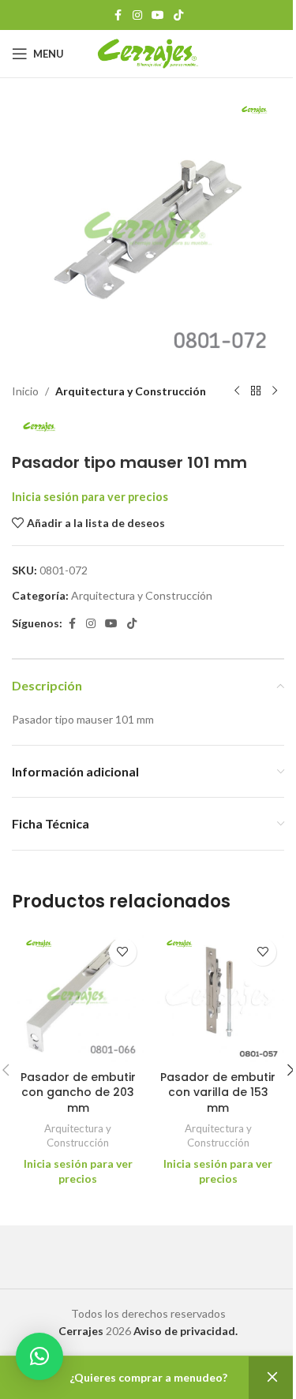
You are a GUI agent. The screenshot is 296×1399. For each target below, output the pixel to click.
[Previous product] (236, 391)
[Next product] (274, 391)
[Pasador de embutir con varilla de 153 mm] (218, 996)
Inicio (25, 391)
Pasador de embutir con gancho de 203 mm (78, 1092)
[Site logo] (148, 52)
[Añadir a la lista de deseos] (123, 952)
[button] (39, 1356)
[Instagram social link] (137, 15)
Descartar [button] (272, 1377)
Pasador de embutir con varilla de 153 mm (217, 1092)
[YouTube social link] (158, 15)
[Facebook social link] (118, 15)
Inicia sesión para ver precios (90, 496)
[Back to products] (255, 391)
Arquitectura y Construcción (130, 391)
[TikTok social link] (178, 15)
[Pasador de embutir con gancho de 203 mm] (78, 996)
